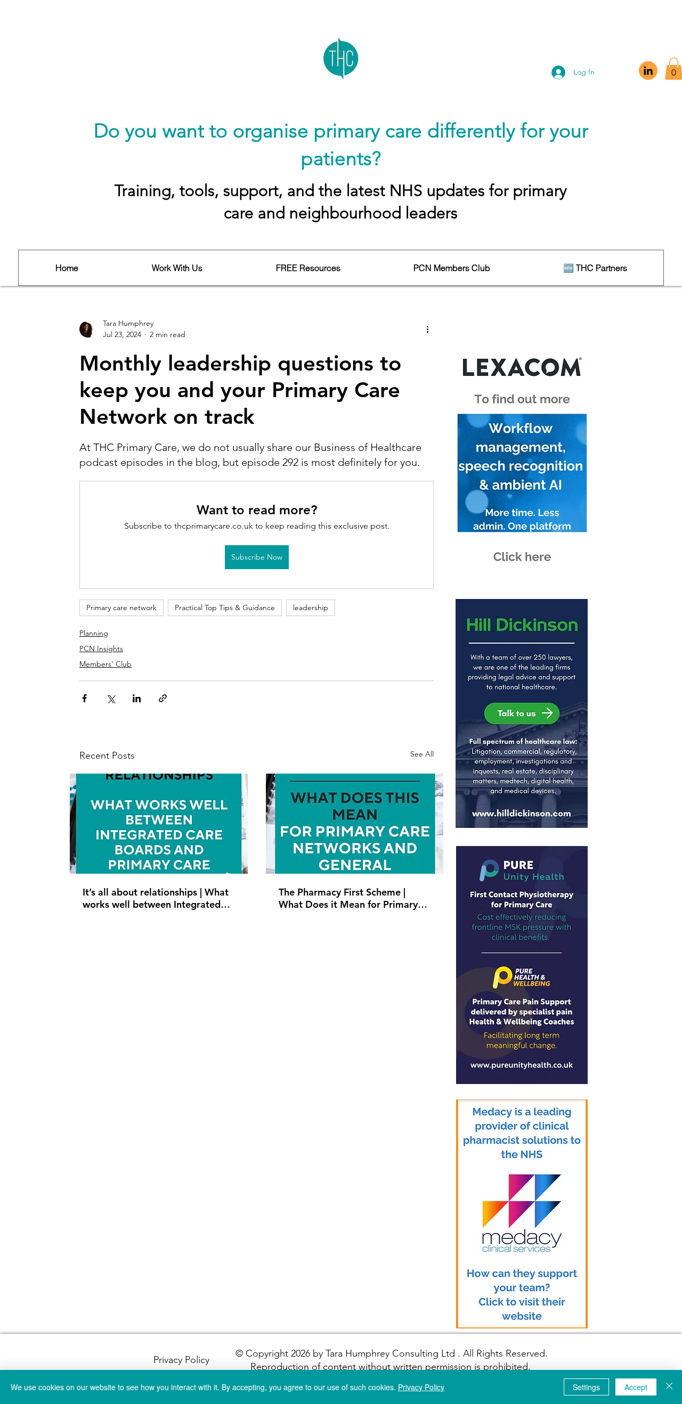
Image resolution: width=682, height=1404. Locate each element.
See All (422, 754)
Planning (93, 633)
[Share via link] (163, 698)
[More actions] (427, 329)
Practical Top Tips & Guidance (225, 607)
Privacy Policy (421, 1387)
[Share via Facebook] (84, 698)
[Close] (669, 1386)
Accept (635, 1387)
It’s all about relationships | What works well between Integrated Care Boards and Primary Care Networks (156, 898)
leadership (310, 607)
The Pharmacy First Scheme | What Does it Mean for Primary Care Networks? (348, 898)
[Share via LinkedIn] (137, 698)
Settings (586, 1387)
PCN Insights (101, 648)
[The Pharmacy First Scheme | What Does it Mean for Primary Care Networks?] (355, 824)
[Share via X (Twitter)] (110, 698)
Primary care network (121, 607)
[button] (177, 267)
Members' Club (105, 664)
